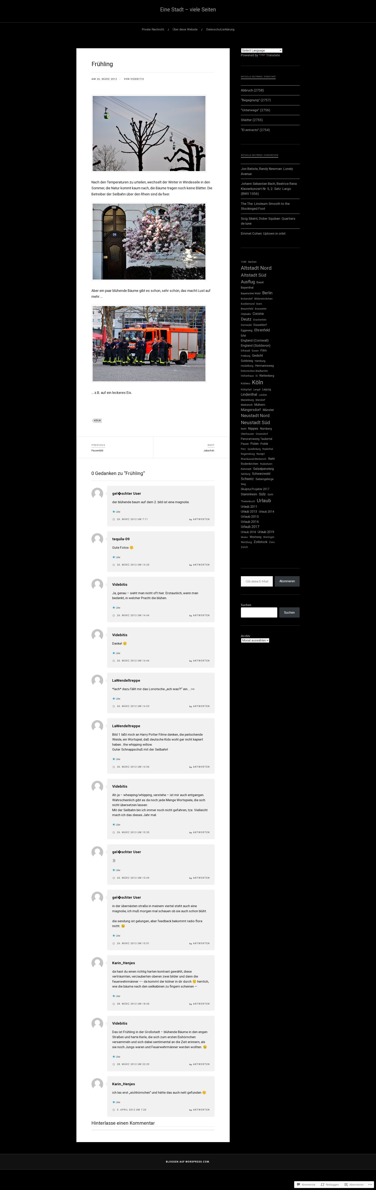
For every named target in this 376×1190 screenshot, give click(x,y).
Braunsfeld (247, 308)
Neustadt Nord (255, 415)
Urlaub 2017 (250, 527)
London (263, 395)
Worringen (268, 537)
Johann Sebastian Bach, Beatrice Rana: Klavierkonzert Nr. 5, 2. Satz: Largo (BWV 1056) (269, 189)
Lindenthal (249, 394)
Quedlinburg (254, 449)
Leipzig (266, 389)
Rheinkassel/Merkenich (253, 459)
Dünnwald (246, 325)
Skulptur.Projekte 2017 (255, 489)
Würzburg (246, 542)
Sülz (262, 494)
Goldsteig (247, 361)
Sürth (270, 494)
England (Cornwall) (255, 340)
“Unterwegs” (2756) (255, 110)
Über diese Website (185, 29)
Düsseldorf (260, 324)
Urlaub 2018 (248, 532)
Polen (254, 444)
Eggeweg (246, 330)
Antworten (201, 519)
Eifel (243, 335)
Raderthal (267, 449)
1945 (243, 262)
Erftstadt (245, 350)
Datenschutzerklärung (220, 29)
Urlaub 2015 (250, 516)
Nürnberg (266, 428)
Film (263, 350)
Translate (273, 55)
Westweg (255, 537)
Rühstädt (246, 468)
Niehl (243, 428)
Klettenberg (266, 375)
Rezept (261, 453)
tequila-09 (121, 539)
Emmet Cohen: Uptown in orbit (263, 233)
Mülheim (259, 404)
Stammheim (249, 494)
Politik (264, 443)
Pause (245, 443)
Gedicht (257, 355)
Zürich (244, 547)
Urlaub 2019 (266, 532)
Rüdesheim (266, 464)
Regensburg (248, 453)
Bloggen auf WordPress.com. (188, 1161)
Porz (243, 449)
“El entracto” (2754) (255, 130)
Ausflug (248, 281)
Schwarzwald (261, 474)
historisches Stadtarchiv (254, 370)
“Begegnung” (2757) (256, 100)
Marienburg (247, 399)
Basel (260, 282)
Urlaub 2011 (249, 506)
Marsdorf (260, 400)
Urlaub (264, 500)
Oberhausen (247, 434)
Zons (272, 542)
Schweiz (247, 479)
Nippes (253, 428)
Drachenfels (259, 319)
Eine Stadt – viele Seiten (188, 9)
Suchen (246, 605)
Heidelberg (247, 365)
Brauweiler (261, 308)
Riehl (271, 459)
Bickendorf (247, 298)
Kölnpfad (246, 389)
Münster (268, 410)
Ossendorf (262, 433)
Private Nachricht (153, 29)
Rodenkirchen (249, 463)
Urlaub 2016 (250, 522)
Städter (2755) (252, 120)
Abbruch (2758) (252, 90)
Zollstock (260, 542)
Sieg (243, 484)
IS (257, 375)
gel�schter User (126, 493)
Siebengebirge (265, 479)
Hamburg (260, 360)
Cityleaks (246, 314)
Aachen (252, 262)
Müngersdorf (251, 410)
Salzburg (245, 474)
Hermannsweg (264, 365)
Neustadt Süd (255, 422)
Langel (256, 389)
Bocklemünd (248, 304)
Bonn (259, 304)
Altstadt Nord (256, 268)
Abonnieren (287, 581)
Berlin (267, 293)
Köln (97, 420)
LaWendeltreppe (126, 680)
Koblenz (245, 383)
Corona (258, 314)
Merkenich (247, 404)
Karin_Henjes (123, 963)
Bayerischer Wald (250, 293)
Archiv (245, 636)
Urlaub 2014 (266, 511)
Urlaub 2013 (249, 511)
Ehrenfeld (262, 330)
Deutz (246, 319)
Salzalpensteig (263, 469)
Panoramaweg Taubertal (256, 438)
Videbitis (137, 78)
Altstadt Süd (253, 275)
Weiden (244, 537)
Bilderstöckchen (263, 298)
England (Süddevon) (255, 345)
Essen (255, 350)
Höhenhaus (247, 375)
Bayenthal (247, 287)
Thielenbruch (248, 501)
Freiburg (245, 355)
